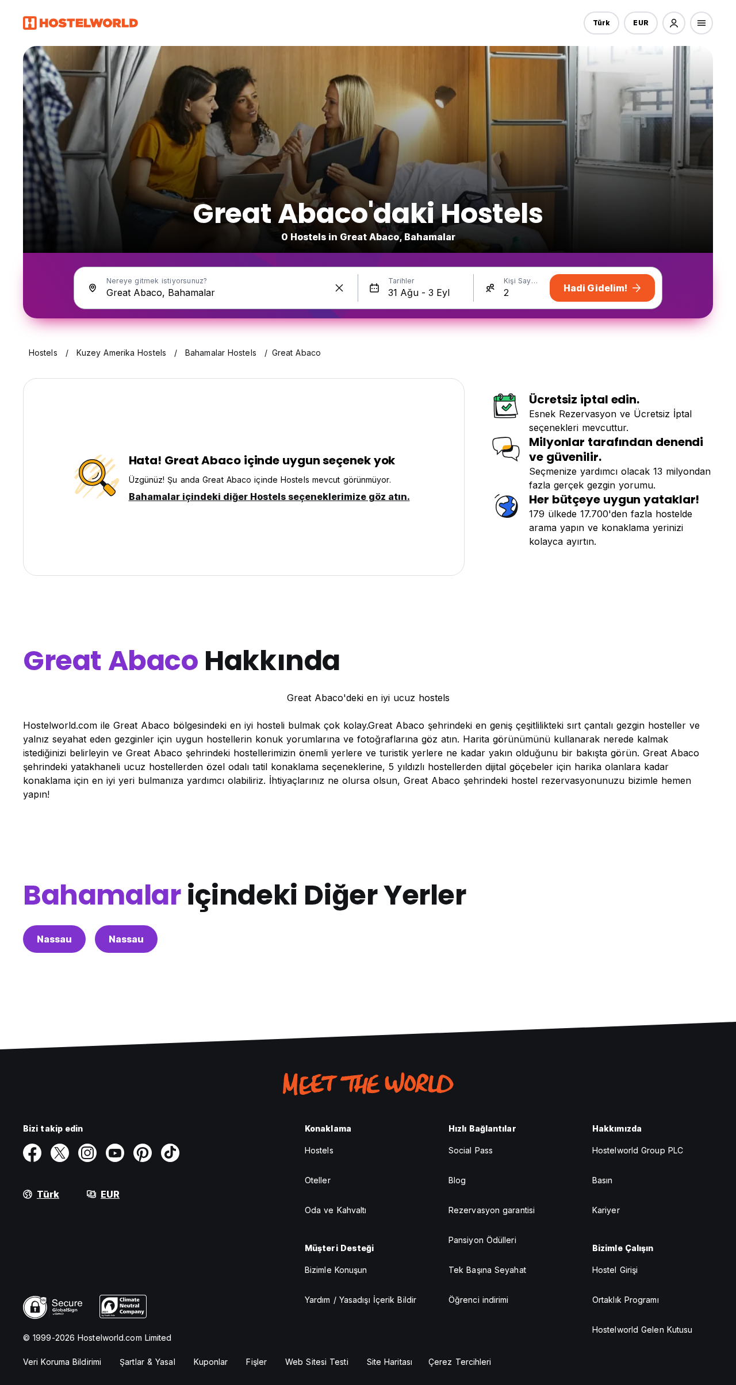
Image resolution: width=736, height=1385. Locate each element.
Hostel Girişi (615, 1270)
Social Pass (470, 1150)
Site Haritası (389, 1362)
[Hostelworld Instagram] (87, 1153)
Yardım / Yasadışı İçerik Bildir (360, 1300)
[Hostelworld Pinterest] (142, 1153)
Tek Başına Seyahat (487, 1270)
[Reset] (339, 288)
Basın (602, 1180)
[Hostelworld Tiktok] (170, 1153)
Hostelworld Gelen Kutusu (642, 1329)
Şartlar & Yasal (147, 1362)
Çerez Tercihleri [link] (460, 1362)
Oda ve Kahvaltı (336, 1210)
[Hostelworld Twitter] (60, 1153)
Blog (457, 1180)
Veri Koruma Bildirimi (62, 1362)
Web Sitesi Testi (316, 1362)
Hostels (319, 1150)
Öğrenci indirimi (478, 1300)
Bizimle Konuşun (336, 1270)
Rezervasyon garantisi (491, 1210)
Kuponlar (211, 1362)
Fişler (256, 1362)
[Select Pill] (673, 22)
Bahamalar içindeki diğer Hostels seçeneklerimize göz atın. (269, 496)
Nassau (54, 939)
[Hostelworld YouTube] (115, 1153)
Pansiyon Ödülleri (482, 1240)
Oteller (318, 1180)
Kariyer (606, 1210)
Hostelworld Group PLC (637, 1150)
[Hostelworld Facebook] (32, 1153)
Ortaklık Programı (625, 1300)
